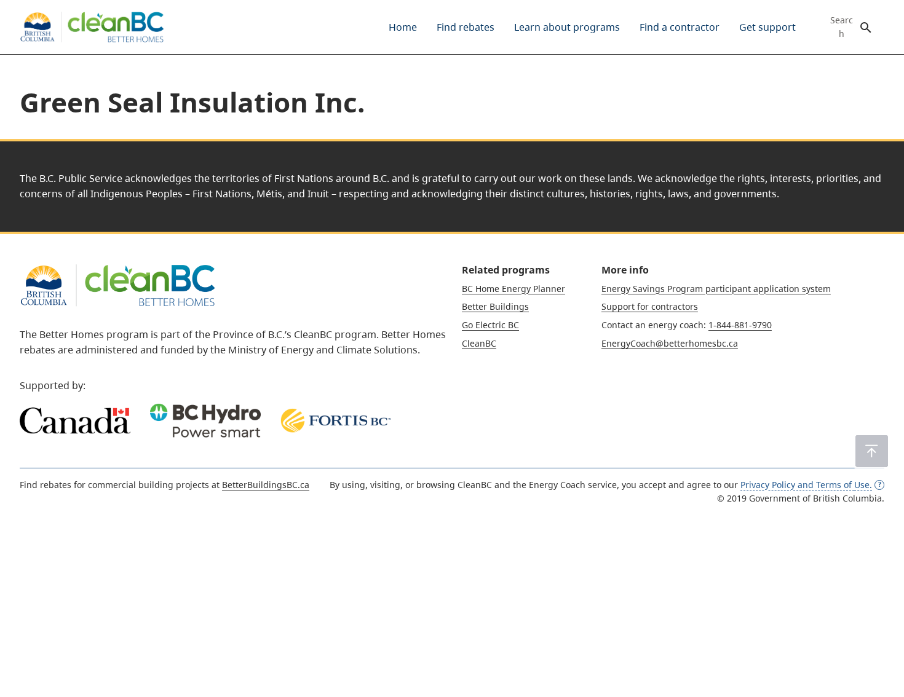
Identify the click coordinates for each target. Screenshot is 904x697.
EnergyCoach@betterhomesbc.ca (669, 343)
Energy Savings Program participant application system (716, 288)
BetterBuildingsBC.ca (265, 484)
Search (841, 27)
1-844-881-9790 (740, 325)
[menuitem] (403, 27)
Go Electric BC (490, 325)
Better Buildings (495, 306)
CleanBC (479, 343)
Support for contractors (649, 306)
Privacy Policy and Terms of (806, 484)
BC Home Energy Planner (513, 288)
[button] (871, 451)
